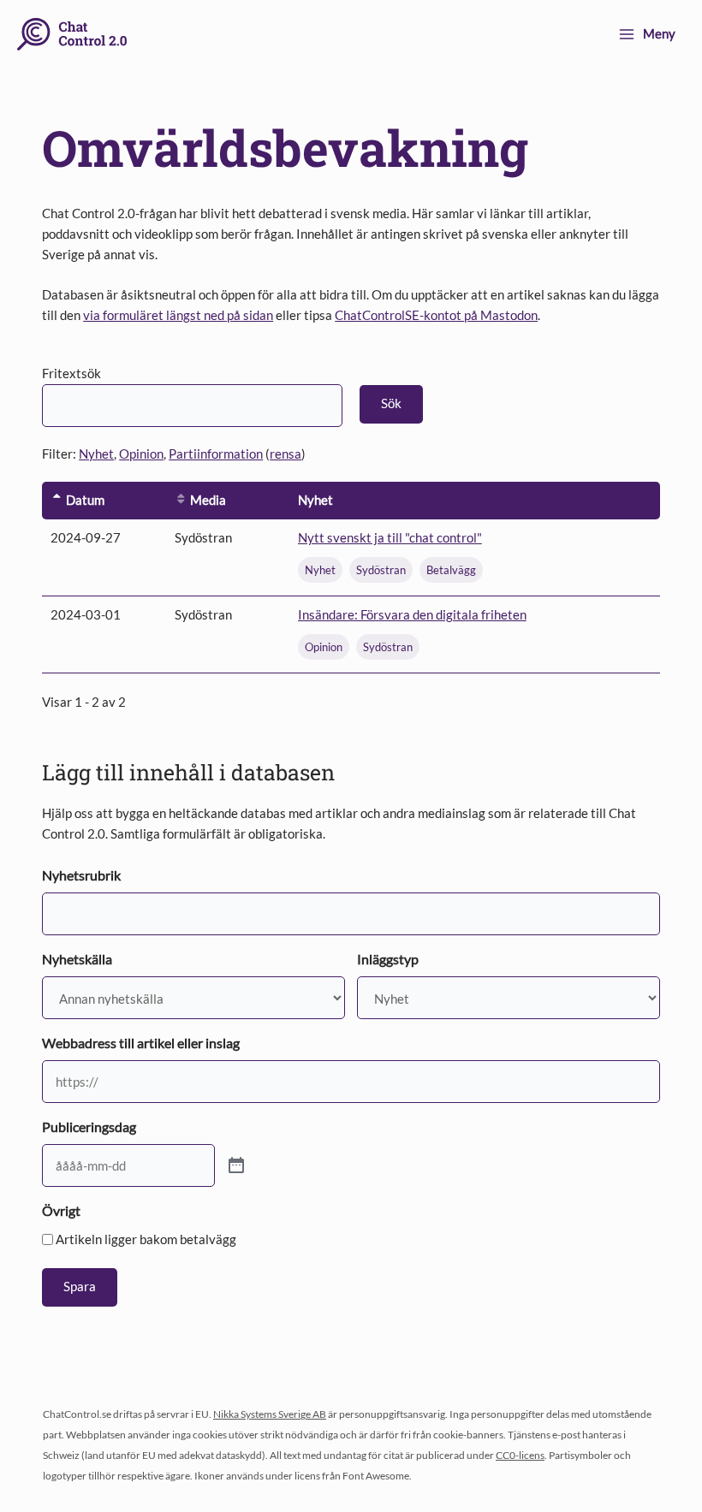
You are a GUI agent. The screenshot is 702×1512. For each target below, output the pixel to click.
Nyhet (96, 454)
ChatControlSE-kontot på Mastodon (436, 315)
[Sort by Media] (181, 500)
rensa (285, 454)
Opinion (141, 454)
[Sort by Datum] (57, 500)
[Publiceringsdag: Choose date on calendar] (236, 1166)
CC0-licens (520, 1455)
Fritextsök (71, 373)
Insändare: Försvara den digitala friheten (412, 615)
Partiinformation (216, 454)
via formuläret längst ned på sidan (178, 315)
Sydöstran (381, 570)
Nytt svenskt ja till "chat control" (390, 538)
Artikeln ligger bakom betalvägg (146, 1239)
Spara (79, 1286)
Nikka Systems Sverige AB (269, 1414)
